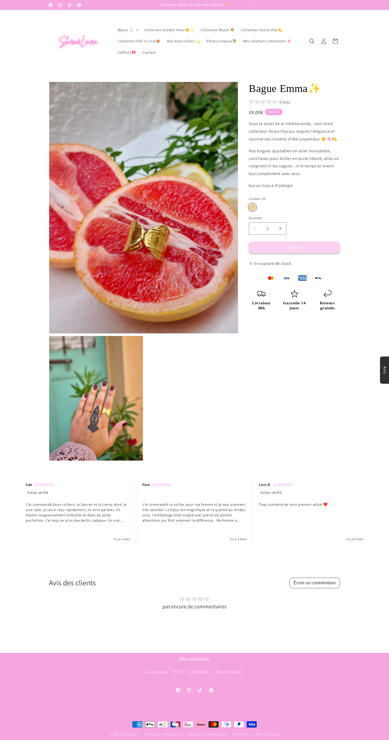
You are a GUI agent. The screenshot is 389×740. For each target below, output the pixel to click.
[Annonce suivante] (251, 5)
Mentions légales (267, 734)
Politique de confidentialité (163, 734)
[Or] (252, 207)
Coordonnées (241, 734)
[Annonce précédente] (138, 5)
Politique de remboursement (207, 734)
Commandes (198, 671)
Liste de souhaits (228, 671)
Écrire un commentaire (314, 583)
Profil (178, 671)
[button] (128, 29)
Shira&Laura (129, 734)
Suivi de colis (157, 671)
